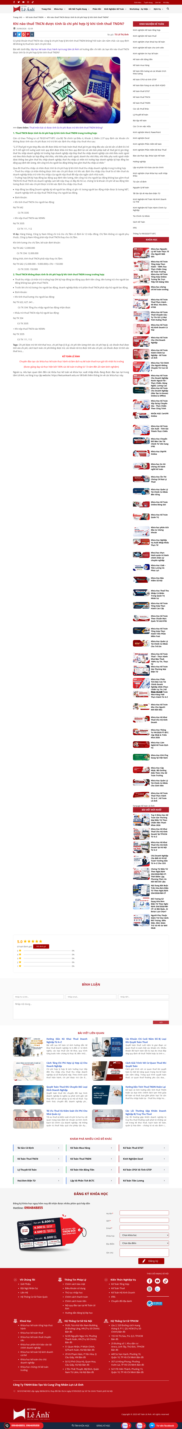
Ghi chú (109, 1252)
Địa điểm (110, 1244)
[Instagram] (28, 2)
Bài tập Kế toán (140, 120)
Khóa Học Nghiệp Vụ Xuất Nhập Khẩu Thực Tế (160, 542)
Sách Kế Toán (139, 222)
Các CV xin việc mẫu (142, 126)
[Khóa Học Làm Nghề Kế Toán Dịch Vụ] (141, 744)
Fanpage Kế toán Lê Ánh (144, 806)
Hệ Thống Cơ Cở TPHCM (124, 1321)
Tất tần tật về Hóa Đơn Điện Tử (146, 193)
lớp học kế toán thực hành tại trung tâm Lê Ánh (55, 49)
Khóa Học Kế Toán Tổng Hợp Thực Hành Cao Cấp (159, 606)
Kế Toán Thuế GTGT (133, 1147)
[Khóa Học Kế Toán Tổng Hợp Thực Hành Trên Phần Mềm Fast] (141, 630)
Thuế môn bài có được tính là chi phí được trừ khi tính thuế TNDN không (65, 127)
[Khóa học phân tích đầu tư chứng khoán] (141, 531)
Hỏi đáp (166, 2)
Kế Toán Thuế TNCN (27, 1158)
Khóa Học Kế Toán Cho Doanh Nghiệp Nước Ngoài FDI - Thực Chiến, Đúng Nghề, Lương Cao (159, 380)
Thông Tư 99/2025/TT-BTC (144, 233)
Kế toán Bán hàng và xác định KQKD (149, 85)
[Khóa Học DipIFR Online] (141, 453)
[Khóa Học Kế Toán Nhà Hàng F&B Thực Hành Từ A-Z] (141, 694)
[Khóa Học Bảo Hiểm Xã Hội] (141, 580)
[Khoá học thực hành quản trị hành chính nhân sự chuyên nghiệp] (141, 554)
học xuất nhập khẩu (89, 372)
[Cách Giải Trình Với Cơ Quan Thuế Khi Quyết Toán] (107, 1080)
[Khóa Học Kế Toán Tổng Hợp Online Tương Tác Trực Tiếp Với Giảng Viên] (141, 278)
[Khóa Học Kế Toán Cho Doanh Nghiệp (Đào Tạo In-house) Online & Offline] (141, 390)
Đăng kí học (103, 1425)
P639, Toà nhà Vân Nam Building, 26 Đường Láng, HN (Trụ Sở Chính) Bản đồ (82, 1328)
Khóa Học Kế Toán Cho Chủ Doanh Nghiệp (159, 340)
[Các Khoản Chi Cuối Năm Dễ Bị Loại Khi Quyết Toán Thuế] (107, 1056)
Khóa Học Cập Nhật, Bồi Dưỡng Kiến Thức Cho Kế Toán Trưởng (159, 772)
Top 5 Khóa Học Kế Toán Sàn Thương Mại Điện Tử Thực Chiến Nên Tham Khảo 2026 (159, 820)
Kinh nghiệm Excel (141, 138)
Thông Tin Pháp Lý (75, 1279)
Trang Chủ (46, 9)
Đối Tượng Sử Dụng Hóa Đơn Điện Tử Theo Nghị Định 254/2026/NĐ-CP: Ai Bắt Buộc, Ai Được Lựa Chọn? (159, 905)
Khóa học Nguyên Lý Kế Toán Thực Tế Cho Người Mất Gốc (160, 253)
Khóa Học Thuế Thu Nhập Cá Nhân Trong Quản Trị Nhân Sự (160, 594)
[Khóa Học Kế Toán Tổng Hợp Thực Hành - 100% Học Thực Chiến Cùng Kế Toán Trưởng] (141, 265)
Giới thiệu (137, 2)
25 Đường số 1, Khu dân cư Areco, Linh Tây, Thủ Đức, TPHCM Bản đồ (127, 1346)
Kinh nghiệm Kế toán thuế (144, 36)
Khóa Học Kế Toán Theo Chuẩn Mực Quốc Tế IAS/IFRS (159, 618)
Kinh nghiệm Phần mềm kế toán (147, 144)
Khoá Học (25, 1321)
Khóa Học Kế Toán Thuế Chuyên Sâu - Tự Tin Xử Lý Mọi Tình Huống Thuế (159, 316)
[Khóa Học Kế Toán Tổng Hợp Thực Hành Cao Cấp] (141, 605)
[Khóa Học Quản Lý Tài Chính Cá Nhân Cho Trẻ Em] (141, 643)
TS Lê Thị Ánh (122, 34)
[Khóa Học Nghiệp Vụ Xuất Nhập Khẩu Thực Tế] (141, 542)
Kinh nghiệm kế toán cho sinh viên (148, 47)
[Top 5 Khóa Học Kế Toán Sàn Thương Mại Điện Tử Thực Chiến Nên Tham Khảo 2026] (141, 820)
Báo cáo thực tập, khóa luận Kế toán (149, 155)
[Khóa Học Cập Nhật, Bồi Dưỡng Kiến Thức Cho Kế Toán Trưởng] (141, 770)
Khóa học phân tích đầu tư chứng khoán (160, 530)
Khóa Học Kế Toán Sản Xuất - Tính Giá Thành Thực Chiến (159, 428)
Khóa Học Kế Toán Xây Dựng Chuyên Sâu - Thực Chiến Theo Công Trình (159, 405)
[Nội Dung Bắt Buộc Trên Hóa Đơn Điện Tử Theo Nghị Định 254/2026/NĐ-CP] (141, 890)
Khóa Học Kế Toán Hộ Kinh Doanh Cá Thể (159, 327)
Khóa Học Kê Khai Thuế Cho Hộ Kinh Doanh (159, 720)
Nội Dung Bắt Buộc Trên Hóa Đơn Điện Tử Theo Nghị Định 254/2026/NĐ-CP (159, 889)
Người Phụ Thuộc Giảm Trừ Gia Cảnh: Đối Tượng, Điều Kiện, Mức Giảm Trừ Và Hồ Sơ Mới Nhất (160, 921)
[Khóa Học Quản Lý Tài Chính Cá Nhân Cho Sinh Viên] (141, 782)
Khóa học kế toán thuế (32, 1332)
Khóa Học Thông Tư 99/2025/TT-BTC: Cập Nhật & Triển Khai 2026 (160, 734)
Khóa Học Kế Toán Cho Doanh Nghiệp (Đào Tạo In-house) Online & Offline (159, 392)
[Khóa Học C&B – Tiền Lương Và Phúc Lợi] (141, 567)
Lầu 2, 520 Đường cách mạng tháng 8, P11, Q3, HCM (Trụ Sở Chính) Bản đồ (126, 1328)
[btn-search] (168, 9)
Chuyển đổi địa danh (121, 1301)
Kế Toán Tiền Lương (133, 1180)
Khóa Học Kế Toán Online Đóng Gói (159, 503)
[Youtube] (23, 2)
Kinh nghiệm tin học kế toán (145, 53)
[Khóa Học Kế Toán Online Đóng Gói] (141, 504)
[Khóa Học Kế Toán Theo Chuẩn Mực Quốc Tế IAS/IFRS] (141, 618)
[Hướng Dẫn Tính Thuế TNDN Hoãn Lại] (107, 1104)
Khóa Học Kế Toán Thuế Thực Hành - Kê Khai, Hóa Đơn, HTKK (159, 303)
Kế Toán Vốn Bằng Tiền (82, 1169)
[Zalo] (157, 1289)
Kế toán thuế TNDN (141, 103)
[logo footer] (31, 1419)
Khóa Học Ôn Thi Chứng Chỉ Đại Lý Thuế (159, 479)
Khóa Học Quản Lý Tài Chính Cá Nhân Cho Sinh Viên (159, 783)
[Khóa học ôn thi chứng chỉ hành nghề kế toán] (141, 466)
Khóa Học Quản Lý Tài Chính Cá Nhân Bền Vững (159, 492)
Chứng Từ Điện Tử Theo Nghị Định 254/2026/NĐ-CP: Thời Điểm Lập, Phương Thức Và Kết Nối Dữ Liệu (159, 875)
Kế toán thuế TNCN (141, 97)
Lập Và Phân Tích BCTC (82, 1180)
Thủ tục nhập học (74, 1292)
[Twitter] (19, 2)
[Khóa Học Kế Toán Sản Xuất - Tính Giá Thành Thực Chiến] (141, 430)
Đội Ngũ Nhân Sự (29, 1288)
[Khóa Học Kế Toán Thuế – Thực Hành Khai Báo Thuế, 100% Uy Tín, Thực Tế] (141, 658)
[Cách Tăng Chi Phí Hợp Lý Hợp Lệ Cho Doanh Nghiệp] (28, 1080)
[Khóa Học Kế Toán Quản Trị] (141, 516)
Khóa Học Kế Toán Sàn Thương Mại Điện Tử (159, 669)
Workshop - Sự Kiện (139, 9)
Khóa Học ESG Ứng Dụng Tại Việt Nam (159, 756)
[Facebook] (14, 2)
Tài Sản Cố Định (25, 1147)
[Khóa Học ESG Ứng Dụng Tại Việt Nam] (141, 757)
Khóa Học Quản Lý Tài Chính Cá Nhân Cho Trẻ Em (159, 644)
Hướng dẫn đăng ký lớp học (79, 1312)
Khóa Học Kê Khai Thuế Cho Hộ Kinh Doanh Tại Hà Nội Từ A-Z (159, 846)
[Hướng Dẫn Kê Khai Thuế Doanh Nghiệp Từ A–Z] (28, 1056)
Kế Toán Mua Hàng (80, 1147)
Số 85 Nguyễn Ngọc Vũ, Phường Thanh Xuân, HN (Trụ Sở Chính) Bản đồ (81, 1339)
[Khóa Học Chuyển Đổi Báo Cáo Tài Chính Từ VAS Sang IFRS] (141, 441)
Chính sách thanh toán (76, 1296)
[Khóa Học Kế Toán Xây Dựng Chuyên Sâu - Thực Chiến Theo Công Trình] (141, 405)
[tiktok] (33, 2)
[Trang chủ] (24, 9)
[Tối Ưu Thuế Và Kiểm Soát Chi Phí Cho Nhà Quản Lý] (28, 1128)
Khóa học (110, 1236)
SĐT (108, 1221)
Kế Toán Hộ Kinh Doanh (123, 1292)
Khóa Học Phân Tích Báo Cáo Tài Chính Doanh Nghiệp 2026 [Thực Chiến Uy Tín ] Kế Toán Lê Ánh (159, 685)
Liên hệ (158, 2)
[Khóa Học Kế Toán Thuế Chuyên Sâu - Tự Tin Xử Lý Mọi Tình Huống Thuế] (141, 316)
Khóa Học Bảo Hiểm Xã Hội (157, 579)
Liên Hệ (24, 1292)
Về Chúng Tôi (27, 1279)
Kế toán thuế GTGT (141, 91)
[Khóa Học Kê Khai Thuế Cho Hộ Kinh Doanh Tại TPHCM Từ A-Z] (141, 834)
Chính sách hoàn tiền (75, 1301)
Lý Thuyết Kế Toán (27, 1169)
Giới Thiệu (26, 1284)
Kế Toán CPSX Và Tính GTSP (137, 1169)
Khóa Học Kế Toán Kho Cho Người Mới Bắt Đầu (159, 707)
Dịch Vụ (157, 9)
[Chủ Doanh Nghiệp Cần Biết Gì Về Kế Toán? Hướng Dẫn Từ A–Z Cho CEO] (141, 860)
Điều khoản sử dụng (75, 1288)
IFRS (135, 227)
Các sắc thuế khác (141, 109)
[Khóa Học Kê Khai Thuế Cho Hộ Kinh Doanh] (141, 719)
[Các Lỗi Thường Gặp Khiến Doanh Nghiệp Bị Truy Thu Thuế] (107, 1128)
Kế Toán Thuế (118, 1288)
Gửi (161, 1022)
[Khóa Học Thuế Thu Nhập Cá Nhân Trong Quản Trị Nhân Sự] (141, 592)
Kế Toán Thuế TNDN (80, 1158)
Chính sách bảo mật (75, 1284)
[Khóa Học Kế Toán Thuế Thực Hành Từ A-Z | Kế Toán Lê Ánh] (141, 795)
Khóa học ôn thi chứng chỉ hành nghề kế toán (158, 466)
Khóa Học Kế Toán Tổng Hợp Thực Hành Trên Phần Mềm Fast (159, 632)
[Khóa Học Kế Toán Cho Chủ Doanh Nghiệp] (141, 341)
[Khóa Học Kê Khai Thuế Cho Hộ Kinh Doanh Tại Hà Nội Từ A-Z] (141, 847)
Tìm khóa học (81, 1425)
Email (109, 1228)
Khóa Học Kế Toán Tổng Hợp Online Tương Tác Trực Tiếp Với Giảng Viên (160, 278)
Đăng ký (153, 1261)
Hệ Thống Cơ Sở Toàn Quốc (34, 1296)
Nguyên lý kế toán (141, 187)
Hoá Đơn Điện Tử (26, 1180)
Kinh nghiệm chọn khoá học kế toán (149, 42)
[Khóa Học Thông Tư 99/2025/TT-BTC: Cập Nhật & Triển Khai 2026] (141, 732)
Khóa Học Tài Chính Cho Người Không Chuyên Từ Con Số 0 (160, 367)
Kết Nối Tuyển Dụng (78, 9)
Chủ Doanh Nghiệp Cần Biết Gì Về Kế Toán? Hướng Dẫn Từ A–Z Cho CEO (159, 859)
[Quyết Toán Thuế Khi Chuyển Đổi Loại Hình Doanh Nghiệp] (28, 1104)
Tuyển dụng (148, 2)
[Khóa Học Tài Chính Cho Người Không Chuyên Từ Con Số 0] (141, 367)
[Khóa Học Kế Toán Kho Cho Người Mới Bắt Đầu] (141, 706)
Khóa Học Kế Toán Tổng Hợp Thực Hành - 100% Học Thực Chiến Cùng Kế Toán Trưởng (159, 266)
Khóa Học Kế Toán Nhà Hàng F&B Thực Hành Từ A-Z (159, 694)
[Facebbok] (149, 1281)
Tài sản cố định (140, 181)
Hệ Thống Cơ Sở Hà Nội (78, 1321)
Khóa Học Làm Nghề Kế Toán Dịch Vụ (159, 745)
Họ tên (109, 1213)
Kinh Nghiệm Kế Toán (114, 9)
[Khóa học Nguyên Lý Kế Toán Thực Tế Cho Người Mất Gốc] (141, 253)
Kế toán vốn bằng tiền (143, 59)
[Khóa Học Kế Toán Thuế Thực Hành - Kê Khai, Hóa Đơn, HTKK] (141, 303)
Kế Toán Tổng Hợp (120, 1284)
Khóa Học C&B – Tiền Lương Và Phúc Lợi (158, 568)
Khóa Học (58, 9)
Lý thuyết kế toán (140, 114)
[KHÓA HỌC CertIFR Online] (141, 415)
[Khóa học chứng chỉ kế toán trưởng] (141, 291)
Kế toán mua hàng (141, 65)
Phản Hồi (97, 9)
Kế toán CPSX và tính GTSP (144, 79)
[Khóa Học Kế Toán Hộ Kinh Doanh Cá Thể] (141, 329)
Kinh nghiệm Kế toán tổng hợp (146, 30)
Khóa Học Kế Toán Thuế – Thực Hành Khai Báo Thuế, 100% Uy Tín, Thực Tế (159, 659)
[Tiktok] (165, 1281)
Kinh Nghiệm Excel (133, 1158)
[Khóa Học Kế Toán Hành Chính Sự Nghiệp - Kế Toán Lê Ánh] (141, 354)
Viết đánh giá (41, 946)
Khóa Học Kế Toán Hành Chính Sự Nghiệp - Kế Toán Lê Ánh (159, 354)
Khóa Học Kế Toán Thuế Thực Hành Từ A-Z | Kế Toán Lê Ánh (159, 797)
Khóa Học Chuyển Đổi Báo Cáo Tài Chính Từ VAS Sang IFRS (159, 443)
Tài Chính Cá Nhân (141, 216)
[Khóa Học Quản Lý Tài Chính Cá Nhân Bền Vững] (141, 491)
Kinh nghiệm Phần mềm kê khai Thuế (149, 150)
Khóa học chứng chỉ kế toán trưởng (159, 288)
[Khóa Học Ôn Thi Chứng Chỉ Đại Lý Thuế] (141, 478)
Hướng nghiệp (139, 161)
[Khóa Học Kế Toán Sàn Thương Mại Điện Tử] (141, 670)
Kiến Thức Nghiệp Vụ (123, 1279)
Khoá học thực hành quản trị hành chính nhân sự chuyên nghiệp (160, 556)
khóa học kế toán (48, 361)
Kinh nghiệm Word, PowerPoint (147, 132)
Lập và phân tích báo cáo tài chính (148, 167)
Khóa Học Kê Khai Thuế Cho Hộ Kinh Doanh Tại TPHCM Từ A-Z (159, 833)
